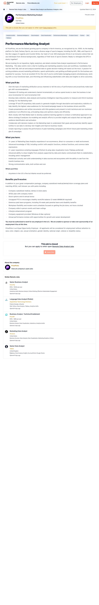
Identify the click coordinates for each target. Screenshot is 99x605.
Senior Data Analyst (17, 346)
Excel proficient (32, 353)
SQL (88, 35)
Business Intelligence (23, 35)
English (25, 353)
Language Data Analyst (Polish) (21, 299)
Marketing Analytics (43, 338)
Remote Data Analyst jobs (63, 246)
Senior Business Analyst (19, 282)
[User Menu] (51, 3)
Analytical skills (10, 35)
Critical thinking (32, 291)
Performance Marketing (60, 35)
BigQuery (12, 353)
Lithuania (21, 304)
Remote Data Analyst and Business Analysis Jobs (46, 9)
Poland (12, 304)
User (43, 3)
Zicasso (12, 334)
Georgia (16, 304)
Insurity (12, 285)
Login (87, 3)
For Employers (76, 3)
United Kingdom (14, 351)
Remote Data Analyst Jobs (17, 9)
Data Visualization (46, 35)
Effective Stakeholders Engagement (47, 291)
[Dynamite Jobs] (4, 9)
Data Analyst (48, 28)
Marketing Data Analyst (18, 331)
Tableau (8, 38)
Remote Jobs (20, 3)
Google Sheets (41, 353)
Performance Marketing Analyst (29, 15)
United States (20, 23)
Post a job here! (60, 3)
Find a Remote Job (33, 3)
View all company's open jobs (22, 269)
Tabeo (12, 348)
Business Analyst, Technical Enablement (25, 314)
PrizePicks (19, 18)
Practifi (12, 316)
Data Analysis (35, 35)
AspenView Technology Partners (20, 302)
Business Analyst (23, 291)
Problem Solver (73, 35)
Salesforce (33, 323)
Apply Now (50, 252)
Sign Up (95, 3)
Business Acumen (14, 338)
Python (82, 35)
